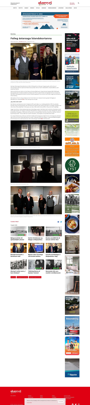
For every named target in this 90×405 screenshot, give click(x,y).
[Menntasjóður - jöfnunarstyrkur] (45, 20)
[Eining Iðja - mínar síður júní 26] (72, 147)
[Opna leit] (78, 3)
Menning (13, 277)
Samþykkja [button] (61, 401)
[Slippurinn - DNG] (72, 368)
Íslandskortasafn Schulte (35, 277)
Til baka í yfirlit (15, 221)
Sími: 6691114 (13, 395)
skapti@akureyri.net (22, 41)
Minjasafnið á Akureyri (22, 277)
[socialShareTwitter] (61, 222)
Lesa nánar (29, 402)
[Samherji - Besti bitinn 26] (72, 224)
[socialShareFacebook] (58, 222)
